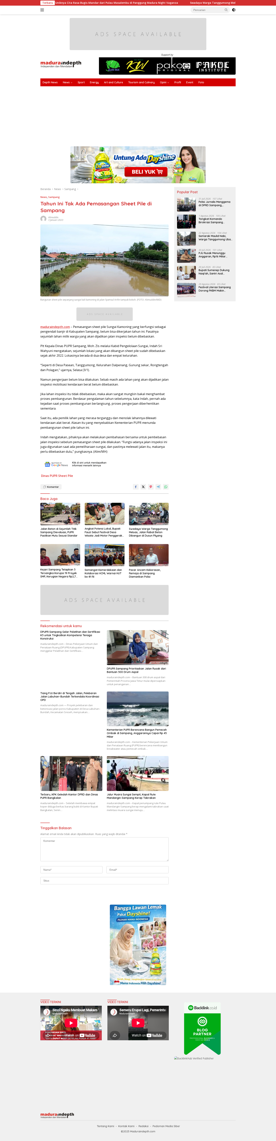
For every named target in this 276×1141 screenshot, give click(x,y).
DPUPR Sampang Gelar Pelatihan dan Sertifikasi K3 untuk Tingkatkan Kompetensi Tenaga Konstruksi (70, 635)
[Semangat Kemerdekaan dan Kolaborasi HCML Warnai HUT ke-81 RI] (104, 555)
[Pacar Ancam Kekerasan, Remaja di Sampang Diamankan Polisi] (149, 555)
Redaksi (144, 1126)
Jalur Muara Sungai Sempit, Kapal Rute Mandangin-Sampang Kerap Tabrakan (131, 796)
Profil (177, 82)
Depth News (50, 82)
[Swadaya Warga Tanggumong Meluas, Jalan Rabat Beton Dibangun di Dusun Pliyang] (149, 514)
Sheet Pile (65, 476)
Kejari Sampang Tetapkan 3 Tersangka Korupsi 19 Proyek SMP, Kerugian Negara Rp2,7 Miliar (58, 573)
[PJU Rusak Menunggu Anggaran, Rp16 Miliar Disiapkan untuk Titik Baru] (186, 256)
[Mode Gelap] (234, 10)
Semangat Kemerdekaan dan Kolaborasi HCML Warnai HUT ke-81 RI (103, 573)
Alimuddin (53, 217)
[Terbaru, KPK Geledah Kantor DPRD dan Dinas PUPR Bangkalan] (71, 773)
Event (189, 82)
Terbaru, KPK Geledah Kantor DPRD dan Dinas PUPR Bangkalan (69, 796)
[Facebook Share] (136, 487)
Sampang (54, 197)
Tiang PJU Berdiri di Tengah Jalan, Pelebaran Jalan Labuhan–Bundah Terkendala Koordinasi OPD (69, 697)
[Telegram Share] (158, 487)
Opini (163, 82)
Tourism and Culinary (141, 82)
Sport (81, 82)
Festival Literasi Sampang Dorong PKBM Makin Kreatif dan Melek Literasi (215, 289)
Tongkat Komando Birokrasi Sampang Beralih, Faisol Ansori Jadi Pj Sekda (215, 220)
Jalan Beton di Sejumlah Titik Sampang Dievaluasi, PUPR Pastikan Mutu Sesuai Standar (59, 532)
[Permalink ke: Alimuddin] (43, 218)
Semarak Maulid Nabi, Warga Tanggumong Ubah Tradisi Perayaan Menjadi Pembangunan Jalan (215, 237)
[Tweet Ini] (143, 487)
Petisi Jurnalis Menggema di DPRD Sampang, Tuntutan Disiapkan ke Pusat (214, 203)
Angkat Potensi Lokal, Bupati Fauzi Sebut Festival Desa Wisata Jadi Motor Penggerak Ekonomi (103, 532)
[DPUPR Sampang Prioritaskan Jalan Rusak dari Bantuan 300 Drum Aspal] (138, 647)
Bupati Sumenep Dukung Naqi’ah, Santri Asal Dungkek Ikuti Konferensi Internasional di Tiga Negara (214, 271)
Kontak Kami (126, 1126)
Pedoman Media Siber (166, 1126)
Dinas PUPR (49, 476)
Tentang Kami (105, 1126)
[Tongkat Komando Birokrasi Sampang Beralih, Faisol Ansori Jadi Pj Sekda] (186, 222)
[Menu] (42, 10)
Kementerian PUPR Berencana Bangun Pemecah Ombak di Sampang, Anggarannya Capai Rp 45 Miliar (137, 733)
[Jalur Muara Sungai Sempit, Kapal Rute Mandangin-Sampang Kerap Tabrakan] (138, 773)
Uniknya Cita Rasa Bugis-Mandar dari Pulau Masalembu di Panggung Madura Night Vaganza (68, 3)
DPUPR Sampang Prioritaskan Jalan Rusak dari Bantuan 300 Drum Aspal (136, 670)
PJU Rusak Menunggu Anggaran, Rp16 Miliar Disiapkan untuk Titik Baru (215, 254)
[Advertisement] (153, 114)
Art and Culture (113, 82)
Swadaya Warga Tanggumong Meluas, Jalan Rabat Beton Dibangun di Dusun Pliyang (198, 3)
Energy (94, 82)
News (66, 82)
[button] (226, 10)
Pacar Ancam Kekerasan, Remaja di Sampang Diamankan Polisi (145, 573)
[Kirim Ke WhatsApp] (166, 487)
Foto (201, 82)
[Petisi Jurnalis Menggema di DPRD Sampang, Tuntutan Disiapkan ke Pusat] (186, 205)
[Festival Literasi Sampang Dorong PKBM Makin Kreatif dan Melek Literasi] (186, 290)
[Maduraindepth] (60, 64)
